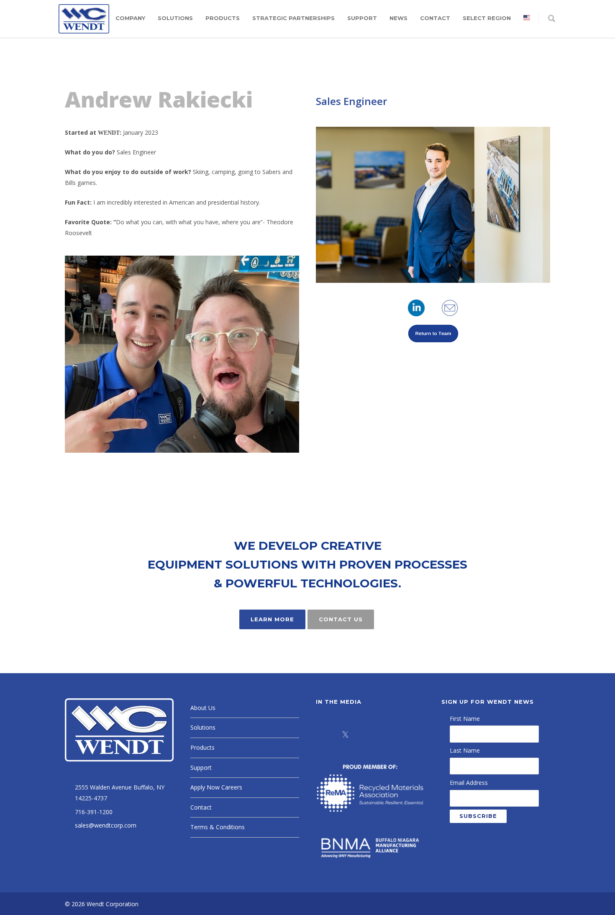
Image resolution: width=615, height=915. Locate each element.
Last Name (465, 750)
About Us (202, 708)
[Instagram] (387, 734)
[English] (526, 18)
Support (362, 18)
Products (222, 18)
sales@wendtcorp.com (105, 825)
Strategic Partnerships (293, 18)
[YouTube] (408, 734)
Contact (435, 18)
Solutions (175, 18)
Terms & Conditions (217, 827)
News (398, 18)
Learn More (272, 619)
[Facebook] (324, 734)
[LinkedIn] (366, 734)
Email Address (469, 783)
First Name (465, 719)
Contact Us (341, 619)
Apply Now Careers (216, 787)
